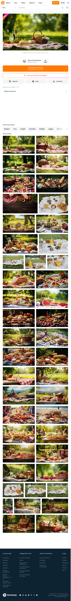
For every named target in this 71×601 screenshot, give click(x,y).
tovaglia (22, 128)
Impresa (5, 564)
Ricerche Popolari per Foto (25, 570)
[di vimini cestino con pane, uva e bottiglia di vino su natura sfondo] (52, 523)
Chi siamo (42, 562)
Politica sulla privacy (62, 594)
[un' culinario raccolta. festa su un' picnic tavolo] (53, 243)
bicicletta (59, 128)
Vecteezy (5, 559)
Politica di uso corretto (59, 595)
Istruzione (6, 567)
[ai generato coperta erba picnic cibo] (52, 144)
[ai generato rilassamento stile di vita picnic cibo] (19, 223)
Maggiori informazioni (10, 90)
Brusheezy (6, 557)
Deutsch (63, 564)
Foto (15, 3)
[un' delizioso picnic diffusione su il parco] (13, 489)
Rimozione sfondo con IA (7, 581)
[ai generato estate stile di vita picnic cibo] (52, 223)
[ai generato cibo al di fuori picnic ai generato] (20, 243)
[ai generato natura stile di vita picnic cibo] (19, 298)
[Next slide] (64, 128)
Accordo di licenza (25, 557)
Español (63, 559)
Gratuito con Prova (35, 68)
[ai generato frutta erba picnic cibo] (19, 183)
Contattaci (42, 559)
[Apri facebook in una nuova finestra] (20, 594)
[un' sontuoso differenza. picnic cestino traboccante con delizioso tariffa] (35, 261)
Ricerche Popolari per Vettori (25, 566)
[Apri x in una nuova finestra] (34, 594)
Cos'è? (17, 87)
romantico (32, 128)
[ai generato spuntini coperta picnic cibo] (52, 337)
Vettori (8, 3)
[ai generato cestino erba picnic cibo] (19, 144)
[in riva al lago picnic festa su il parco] (13, 261)
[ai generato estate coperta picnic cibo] (19, 356)
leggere (50, 128)
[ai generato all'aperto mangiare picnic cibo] (52, 375)
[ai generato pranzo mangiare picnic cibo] (52, 414)
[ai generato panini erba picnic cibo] (52, 163)
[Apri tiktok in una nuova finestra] (31, 594)
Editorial (31, 3)
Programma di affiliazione (24, 562)
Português (64, 562)
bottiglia (42, 128)
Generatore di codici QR (7, 585)
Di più (40, 3)
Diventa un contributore (43, 565)
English (63, 557)
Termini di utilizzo (50, 594)
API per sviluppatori (6, 570)
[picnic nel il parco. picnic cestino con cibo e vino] (19, 523)
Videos (23, 3)
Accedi (62, 2)
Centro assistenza (45, 557)
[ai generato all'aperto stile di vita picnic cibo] (52, 298)
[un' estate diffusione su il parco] (53, 203)
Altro (62, 569)
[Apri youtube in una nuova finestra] (37, 594)
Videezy (5, 562)
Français (63, 567)
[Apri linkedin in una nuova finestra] (25, 594)
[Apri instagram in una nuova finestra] (23, 594)
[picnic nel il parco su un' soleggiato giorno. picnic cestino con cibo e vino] (55, 505)
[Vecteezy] (3, 3)
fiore (15, 128)
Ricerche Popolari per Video (25, 574)
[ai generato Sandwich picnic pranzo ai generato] (19, 337)
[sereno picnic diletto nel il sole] (35, 489)
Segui (45, 62)
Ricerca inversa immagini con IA (7, 576)
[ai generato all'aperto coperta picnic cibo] (52, 356)
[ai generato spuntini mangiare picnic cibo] (52, 395)
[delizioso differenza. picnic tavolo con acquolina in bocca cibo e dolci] (57, 261)
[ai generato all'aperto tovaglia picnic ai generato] (27, 505)
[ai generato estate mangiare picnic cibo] (19, 395)
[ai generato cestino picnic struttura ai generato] (52, 317)
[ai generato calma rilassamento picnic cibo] (19, 472)
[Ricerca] (63, 8)
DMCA (21, 559)
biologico (7, 128)
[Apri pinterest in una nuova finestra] (28, 594)
